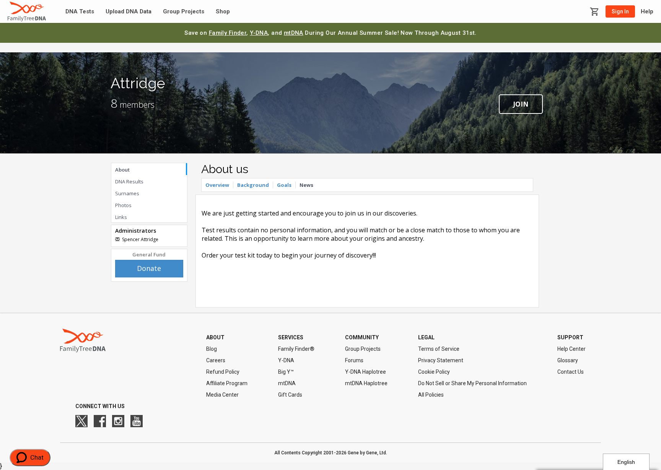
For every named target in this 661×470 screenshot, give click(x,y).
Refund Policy (222, 371)
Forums (354, 360)
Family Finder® (296, 349)
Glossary (567, 360)
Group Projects (183, 12)
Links (121, 217)
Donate (149, 268)
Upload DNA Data (128, 12)
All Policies (431, 394)
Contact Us (570, 371)
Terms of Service (438, 349)
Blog (211, 349)
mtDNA (293, 32)
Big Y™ (286, 371)
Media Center (222, 394)
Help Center (571, 349)
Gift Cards (290, 394)
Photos (123, 205)
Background (253, 185)
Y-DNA (259, 32)
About (122, 169)
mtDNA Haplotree (366, 383)
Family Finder (228, 32)
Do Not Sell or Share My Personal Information (472, 383)
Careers (215, 360)
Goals (284, 185)
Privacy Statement (440, 360)
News (306, 185)
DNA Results (129, 181)
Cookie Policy (434, 371)
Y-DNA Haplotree (365, 371)
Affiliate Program (226, 383)
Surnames (127, 193)
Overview (217, 185)
